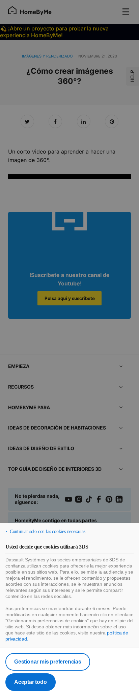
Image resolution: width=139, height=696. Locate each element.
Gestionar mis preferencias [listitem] (47, 662)
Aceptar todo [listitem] (30, 682)
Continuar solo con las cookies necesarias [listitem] (47, 531)
